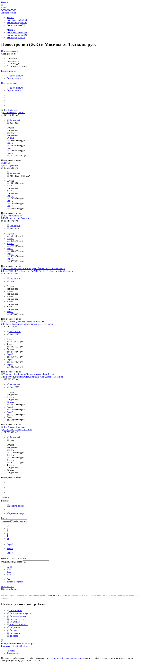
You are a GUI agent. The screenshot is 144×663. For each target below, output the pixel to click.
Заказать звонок (8, 13)
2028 (9, 574)
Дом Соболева (8, 112)
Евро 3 (10, 548)
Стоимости (12, 58)
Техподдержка (14, 653)
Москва (10, 17)
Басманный (15, 120)
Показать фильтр (15, 75)
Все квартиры (16, 25)
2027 (9, 572)
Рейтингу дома (14, 63)
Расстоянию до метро (17, 66)
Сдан (9, 567)
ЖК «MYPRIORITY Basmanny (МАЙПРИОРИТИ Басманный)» (32, 271)
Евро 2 (10, 544)
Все (8, 579)
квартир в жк (7, 586)
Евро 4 (10, 553)
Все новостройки (17, 20)
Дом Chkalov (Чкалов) (12, 429)
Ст (8, 526)
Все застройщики (17, 22)
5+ (8, 538)
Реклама (11, 651)
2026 (9, 569)
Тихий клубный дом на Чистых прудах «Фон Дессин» (27, 377)
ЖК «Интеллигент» (11, 218)
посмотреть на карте (58, 595)
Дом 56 (5, 165)
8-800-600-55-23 (8, 10)
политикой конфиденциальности (69, 658)
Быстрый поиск (8, 71)
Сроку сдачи (13, 61)
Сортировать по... (15, 78)
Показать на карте (9, 51)
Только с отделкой (15, 581)
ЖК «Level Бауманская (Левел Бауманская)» (22, 324)
